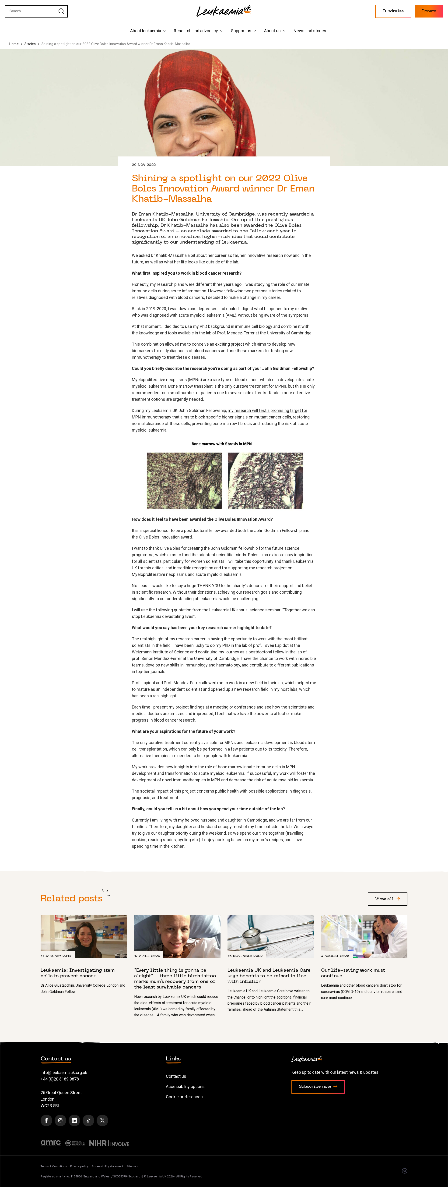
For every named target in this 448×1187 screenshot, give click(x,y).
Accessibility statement (107, 1166)
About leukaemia (145, 30)
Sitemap (132, 1166)
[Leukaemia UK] (224, 11)
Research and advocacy (196, 30)
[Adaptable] (404, 1171)
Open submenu (164, 31)
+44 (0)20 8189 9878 (60, 1079)
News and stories (310, 30)
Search (61, 11)
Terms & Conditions (54, 1166)
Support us (241, 30)
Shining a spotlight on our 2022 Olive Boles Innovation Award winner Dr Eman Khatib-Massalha (116, 44)
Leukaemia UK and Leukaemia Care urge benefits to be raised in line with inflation (271, 964)
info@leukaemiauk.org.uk (64, 1072)
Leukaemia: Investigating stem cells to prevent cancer (84, 955)
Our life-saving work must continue (364, 958)
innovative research (265, 255)
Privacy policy (79, 1166)
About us (272, 30)
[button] (393, 11)
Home (14, 44)
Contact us (176, 1076)
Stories (30, 44)
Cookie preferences (184, 1096)
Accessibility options (185, 1086)
